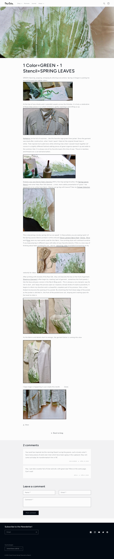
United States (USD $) (13, 548)
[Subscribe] (36, 532)
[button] (19, 3)
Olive (88, 238)
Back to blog (58, 433)
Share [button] (27, 425)
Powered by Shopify (26, 555)
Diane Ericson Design (14, 555)
